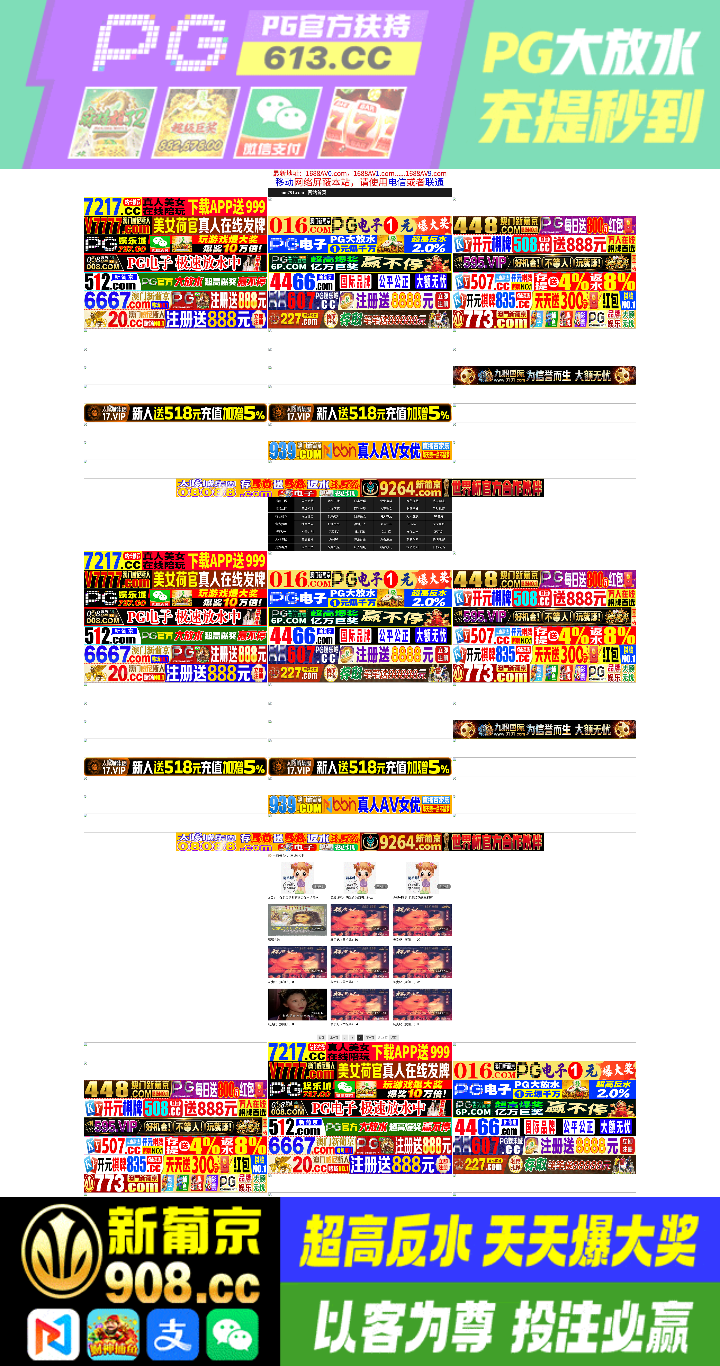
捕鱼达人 (308, 524)
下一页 (370, 1037)
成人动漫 (439, 501)
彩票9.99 (386, 524)
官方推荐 (281, 524)
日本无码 (360, 501)
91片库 (386, 531)
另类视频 (439, 508)
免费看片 (308, 539)
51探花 (360, 531)
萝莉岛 (438, 531)
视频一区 (281, 501)
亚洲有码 (386, 501)
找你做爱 (360, 516)
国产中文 (308, 547)
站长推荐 (281, 516)
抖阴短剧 (412, 547)
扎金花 (412, 524)
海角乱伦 (360, 539)
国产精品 (308, 501)
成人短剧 (360, 547)
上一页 (334, 1037)
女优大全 (412, 531)
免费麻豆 (386, 539)
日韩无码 (439, 547)
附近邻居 (308, 516)
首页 (321, 1037)
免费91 (333, 539)
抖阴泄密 (439, 539)
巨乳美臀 (360, 508)
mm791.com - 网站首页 (303, 192)
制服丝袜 (412, 508)
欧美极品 (412, 501)
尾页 (394, 1037)
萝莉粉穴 (412, 539)
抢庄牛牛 (334, 524)
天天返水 (439, 524)
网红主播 (334, 501)
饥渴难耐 (334, 516)
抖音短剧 (308, 531)
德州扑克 (360, 524)
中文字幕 (334, 508)
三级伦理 (308, 508)
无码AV (281, 531)
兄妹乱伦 (334, 547)
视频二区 (281, 508)
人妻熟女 (386, 508)
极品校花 (386, 547)
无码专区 (281, 539)
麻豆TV (334, 531)
